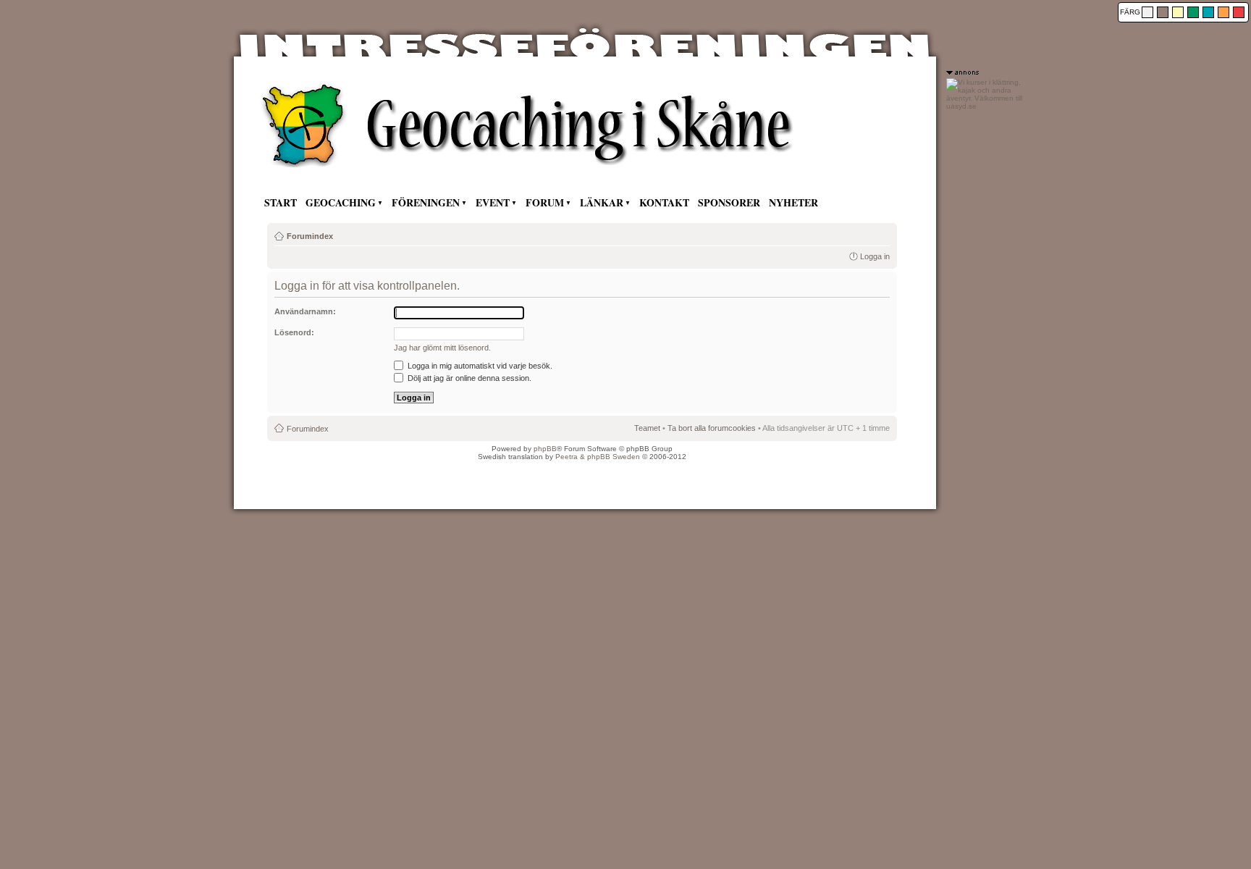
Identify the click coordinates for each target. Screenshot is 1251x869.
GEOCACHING (341, 202)
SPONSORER (729, 202)
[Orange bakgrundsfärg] (1223, 12)
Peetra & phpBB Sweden (597, 457)
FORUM (545, 202)
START (280, 202)
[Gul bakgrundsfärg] (1178, 12)
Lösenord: (294, 332)
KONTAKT (664, 202)
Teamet (647, 428)
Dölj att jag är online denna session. (468, 378)
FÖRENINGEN (426, 202)
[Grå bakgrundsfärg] (1147, 12)
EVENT (493, 202)
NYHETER (793, 202)
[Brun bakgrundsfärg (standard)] (1162, 12)
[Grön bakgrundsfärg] (1193, 12)
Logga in (875, 256)
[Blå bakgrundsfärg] (1208, 12)
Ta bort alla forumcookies (711, 428)
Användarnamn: (305, 311)
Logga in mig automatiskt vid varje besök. (478, 365)
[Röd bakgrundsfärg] (1238, 12)
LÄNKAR (601, 202)
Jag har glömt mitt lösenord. (442, 347)
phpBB (545, 449)
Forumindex (310, 236)
